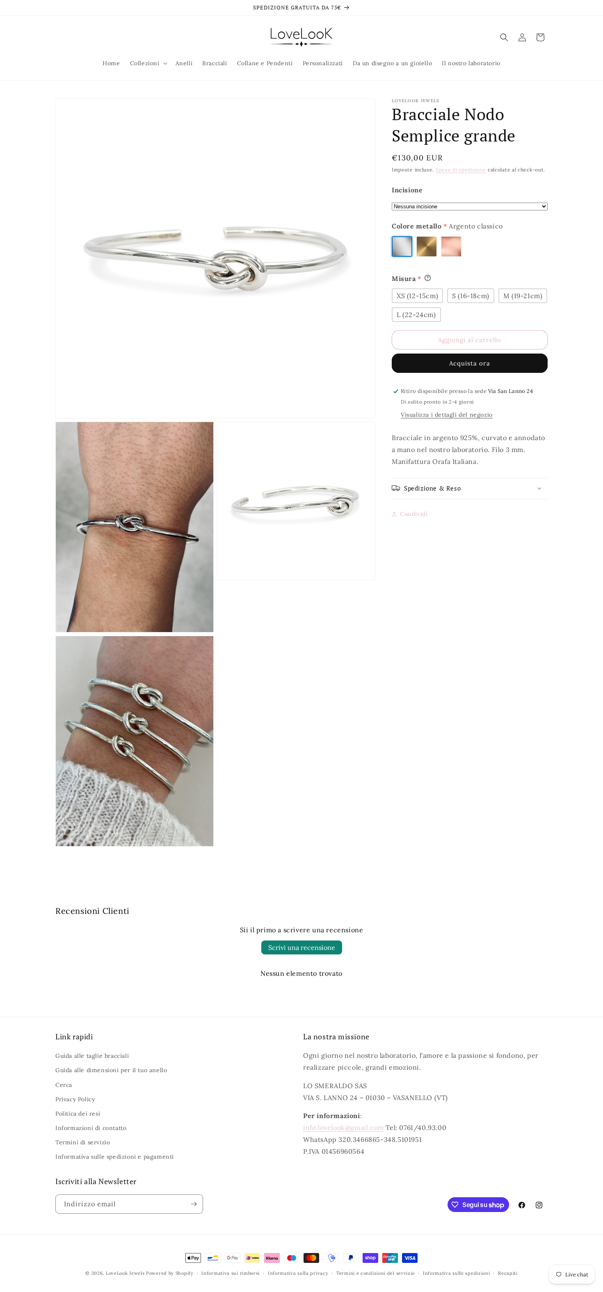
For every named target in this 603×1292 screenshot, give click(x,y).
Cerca (63, 1085)
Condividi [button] (413, 514)
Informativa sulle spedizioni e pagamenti (114, 1156)
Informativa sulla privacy (298, 1273)
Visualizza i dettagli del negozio (447, 414)
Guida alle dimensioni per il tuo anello (111, 1070)
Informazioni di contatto (90, 1128)
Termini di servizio (82, 1142)
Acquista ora (469, 363)
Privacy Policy (75, 1099)
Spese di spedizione (461, 170)
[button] (148, 63)
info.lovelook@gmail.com (343, 1127)
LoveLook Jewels (125, 1273)
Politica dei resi (77, 1113)
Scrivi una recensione (301, 947)
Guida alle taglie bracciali (92, 1055)
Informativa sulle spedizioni (456, 1273)
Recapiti (508, 1273)
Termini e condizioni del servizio (375, 1273)
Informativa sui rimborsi (230, 1273)
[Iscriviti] (194, 1204)
